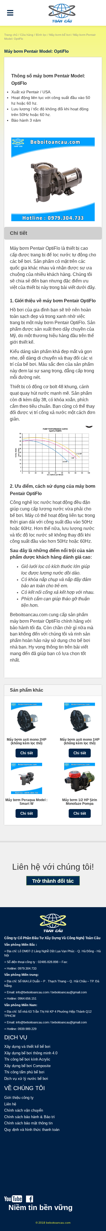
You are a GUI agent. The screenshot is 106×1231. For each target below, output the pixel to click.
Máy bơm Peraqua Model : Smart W (26, 802)
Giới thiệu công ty (19, 1097)
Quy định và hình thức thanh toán (31, 1129)
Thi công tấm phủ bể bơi (24, 1072)
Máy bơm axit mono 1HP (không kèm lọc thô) (79, 741)
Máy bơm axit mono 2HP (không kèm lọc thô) (26, 741)
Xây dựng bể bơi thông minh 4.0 (30, 1053)
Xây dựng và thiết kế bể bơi (27, 1046)
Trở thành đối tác (53, 881)
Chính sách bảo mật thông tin (28, 1123)
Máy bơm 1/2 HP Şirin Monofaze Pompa (79, 802)
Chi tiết (26, 753)
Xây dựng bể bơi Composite (27, 1066)
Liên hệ (10, 1104)
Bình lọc (41, 34)
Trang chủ (11, 34)
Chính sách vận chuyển (23, 1110)
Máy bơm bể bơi (60, 34)
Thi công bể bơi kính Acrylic (27, 1059)
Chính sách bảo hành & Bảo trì (29, 1117)
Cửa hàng (26, 34)
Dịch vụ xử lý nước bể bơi (26, 1078)
